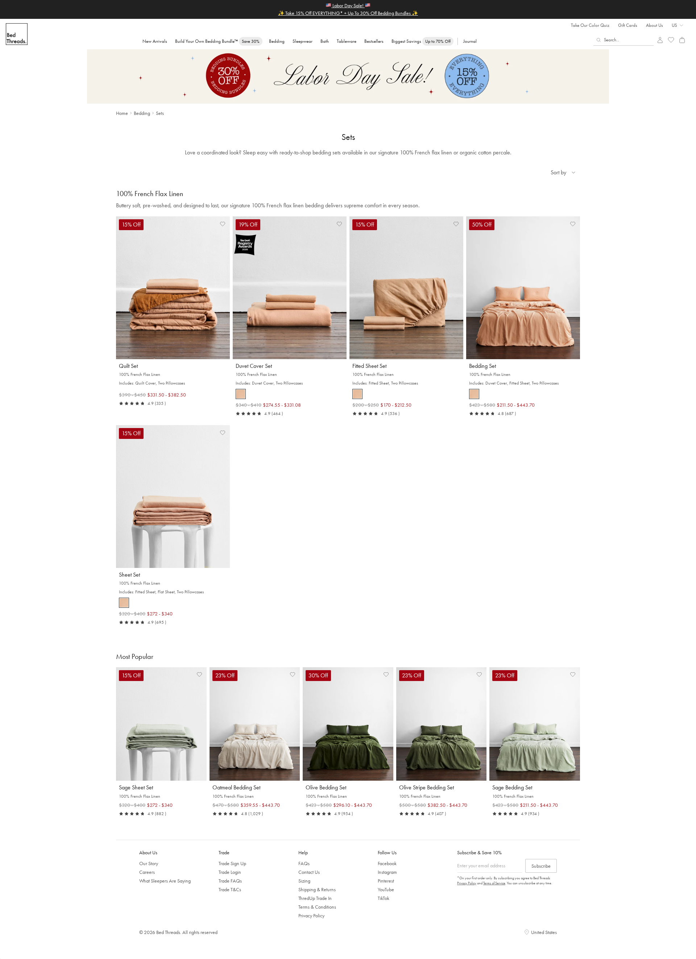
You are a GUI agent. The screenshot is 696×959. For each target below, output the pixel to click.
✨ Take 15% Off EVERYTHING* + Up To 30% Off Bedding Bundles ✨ (348, 13)
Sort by (558, 172)
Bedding (142, 113)
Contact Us (309, 872)
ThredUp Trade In (315, 898)
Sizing (304, 880)
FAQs (304, 863)
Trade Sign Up (232, 863)
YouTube (386, 889)
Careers (147, 872)
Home (122, 113)
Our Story (148, 863)
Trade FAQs (230, 880)
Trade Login (230, 872)
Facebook (387, 863)
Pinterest (386, 880)
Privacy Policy (311, 915)
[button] (222, 223)
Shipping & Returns (317, 889)
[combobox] (623, 40)
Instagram (387, 872)
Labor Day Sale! (348, 5)
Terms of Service (494, 883)
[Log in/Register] (660, 40)
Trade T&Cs (230, 889)
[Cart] (682, 40)
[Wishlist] (671, 40)
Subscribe (541, 866)
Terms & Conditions (317, 907)
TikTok (383, 898)
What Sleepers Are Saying (165, 880)
